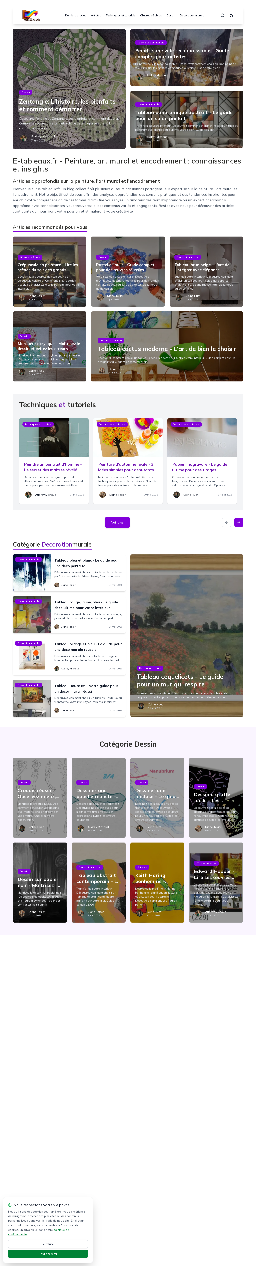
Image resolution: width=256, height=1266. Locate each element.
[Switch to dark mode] (231, 15)
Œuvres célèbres (151, 15)
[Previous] (226, 522)
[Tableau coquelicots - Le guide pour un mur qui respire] (186, 635)
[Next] (238, 522)
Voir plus (117, 522)
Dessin (171, 15)
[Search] (222, 15)
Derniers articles (75, 15)
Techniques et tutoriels (120, 15)
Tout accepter (48, 1254)
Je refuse (48, 1244)
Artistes (96, 15)
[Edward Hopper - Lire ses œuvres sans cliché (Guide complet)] (216, 883)
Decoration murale (192, 15)
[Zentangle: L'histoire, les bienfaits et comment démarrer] (69, 89)
